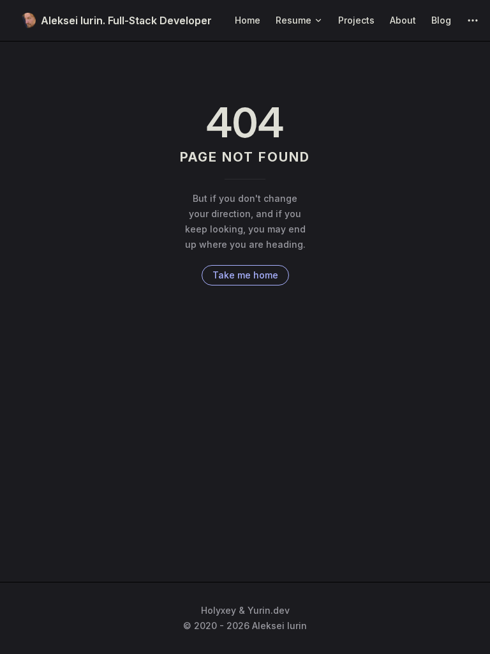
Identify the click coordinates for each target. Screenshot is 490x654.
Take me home (245, 275)
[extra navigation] (473, 20)
